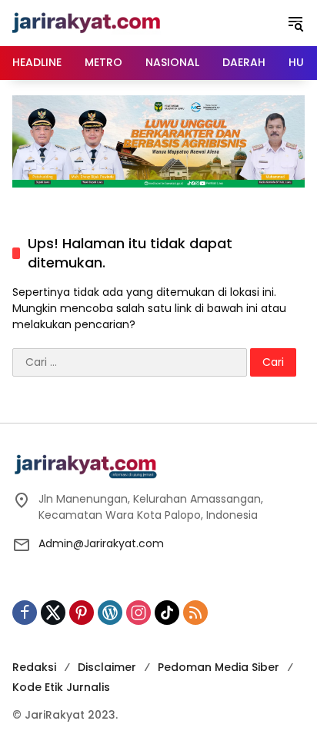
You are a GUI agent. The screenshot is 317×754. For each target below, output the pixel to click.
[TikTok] (167, 612)
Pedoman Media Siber (218, 667)
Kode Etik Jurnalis (61, 687)
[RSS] (195, 612)
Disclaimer (107, 667)
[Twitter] (53, 612)
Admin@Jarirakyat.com (101, 543)
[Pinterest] (81, 612)
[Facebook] (24, 612)
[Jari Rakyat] (86, 22)
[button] (295, 23)
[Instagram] (138, 612)
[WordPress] (110, 612)
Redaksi (34, 667)
